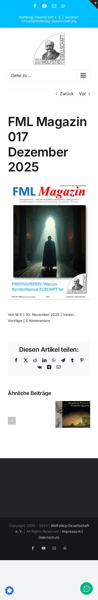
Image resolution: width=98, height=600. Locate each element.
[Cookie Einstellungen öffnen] (9, 593)
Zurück (67, 93)
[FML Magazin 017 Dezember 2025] (49, 185)
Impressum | (72, 531)
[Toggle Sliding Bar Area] (93, 4)
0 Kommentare (38, 320)
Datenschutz (49, 537)
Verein (68, 314)
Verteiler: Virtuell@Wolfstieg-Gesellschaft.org (50, 19)
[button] (12, 421)
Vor (82, 93)
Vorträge (15, 320)
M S (18, 314)
